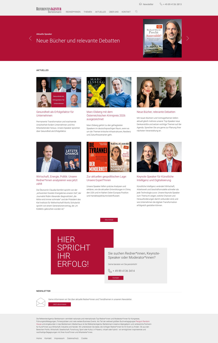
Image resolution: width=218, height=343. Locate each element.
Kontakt (126, 12)
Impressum (59, 338)
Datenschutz (73, 338)
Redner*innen (73, 12)
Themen (88, 12)
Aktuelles (100, 12)
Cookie (84, 338)
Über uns (114, 12)
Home (39, 338)
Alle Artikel (109, 220)
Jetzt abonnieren (59, 304)
